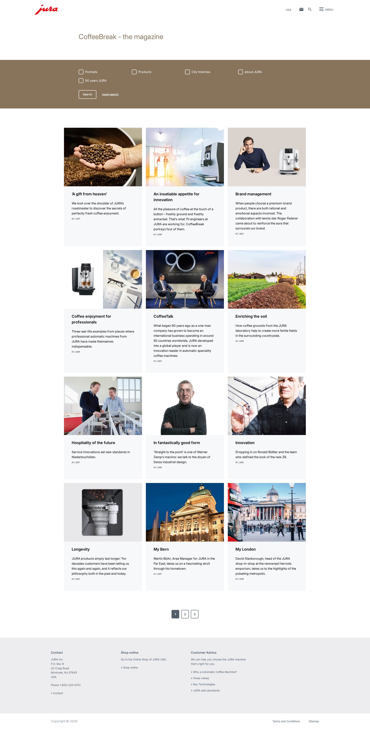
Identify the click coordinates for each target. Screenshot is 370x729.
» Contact (57, 693)
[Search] (310, 9)
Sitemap (314, 721)
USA (288, 9)
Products (144, 72)
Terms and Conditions (286, 721)
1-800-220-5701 (70, 685)
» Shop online (129, 667)
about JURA (253, 72)
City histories (201, 72)
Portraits (91, 72)
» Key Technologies (203, 684)
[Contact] (301, 9)
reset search (110, 94)
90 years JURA (96, 80)
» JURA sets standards (205, 690)
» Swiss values (200, 678)
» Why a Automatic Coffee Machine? (214, 672)
